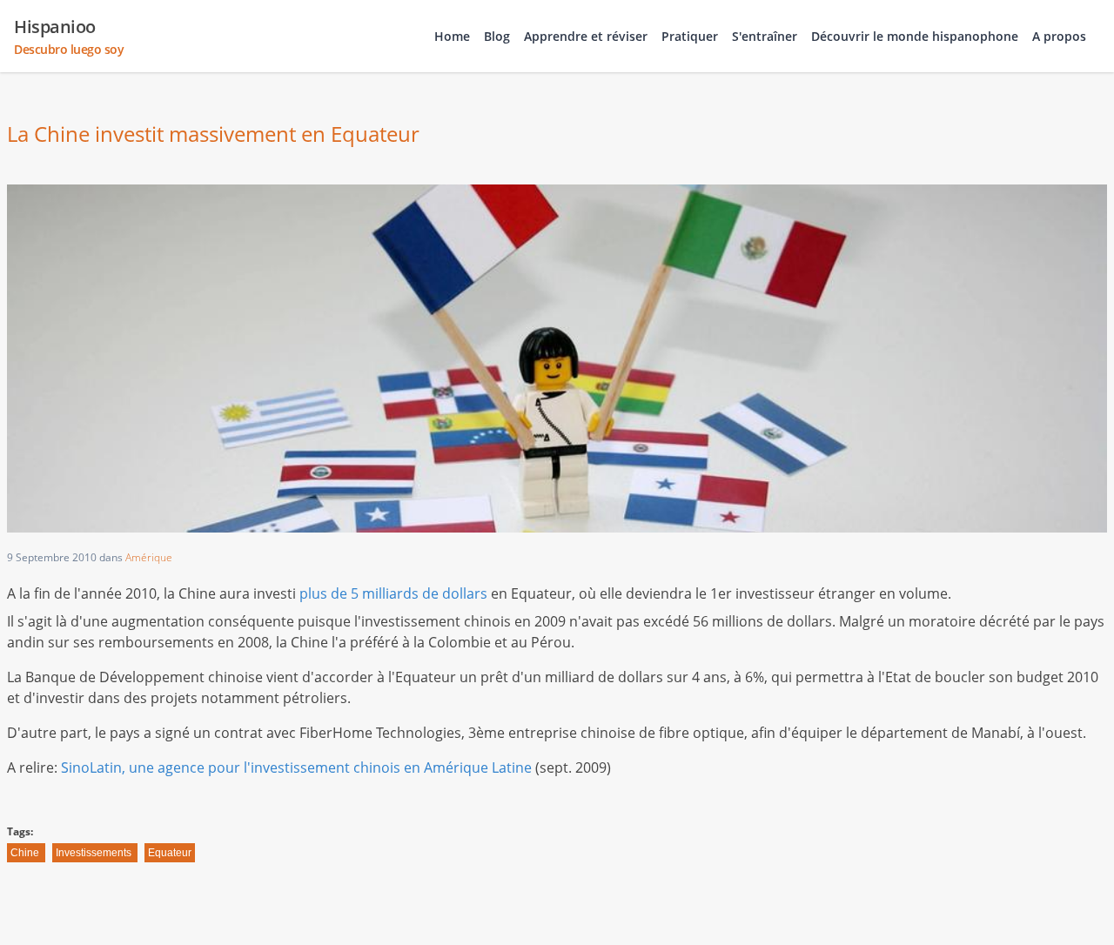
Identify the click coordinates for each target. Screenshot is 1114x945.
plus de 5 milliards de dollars (393, 593)
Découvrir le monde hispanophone (914, 36)
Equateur (169, 853)
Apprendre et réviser (586, 36)
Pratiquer (689, 36)
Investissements (93, 853)
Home (452, 36)
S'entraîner (764, 36)
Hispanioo (69, 36)
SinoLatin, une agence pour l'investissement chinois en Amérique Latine (296, 767)
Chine (24, 853)
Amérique (148, 557)
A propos (1059, 36)
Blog (497, 36)
